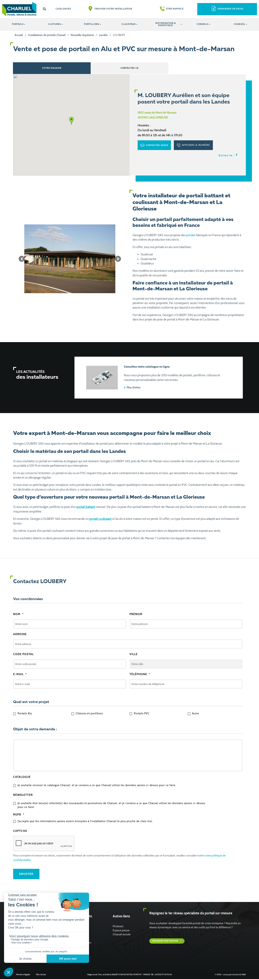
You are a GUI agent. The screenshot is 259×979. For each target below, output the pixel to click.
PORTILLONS (91, 24)
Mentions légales (23, 974)
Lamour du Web (239, 974)
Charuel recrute (122, 934)
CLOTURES (54, 24)
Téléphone (140, 674)
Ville (134, 654)
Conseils (202, 24)
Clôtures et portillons (89, 713)
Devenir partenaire (165, 941)
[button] (21, 258)
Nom (18, 614)
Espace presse (121, 930)
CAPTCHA (20, 831)
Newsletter (23, 795)
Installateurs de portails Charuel (47, 35)
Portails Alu (25, 713)
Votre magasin (52, 68)
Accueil (19, 35)
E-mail (20, 674)
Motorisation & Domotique (165, 24)
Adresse (20, 634)
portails (190, 235)
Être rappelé (175, 8)
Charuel (239, 24)
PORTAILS (17, 24)
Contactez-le (130, 68)
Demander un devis (230, 8)
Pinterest (118, 926)
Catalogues (63, 8)
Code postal (23, 654)
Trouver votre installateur (113, 8)
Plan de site (41, 974)
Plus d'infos (133, 387)
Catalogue (22, 777)
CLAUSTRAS (129, 24)
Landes (103, 35)
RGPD (18, 814)
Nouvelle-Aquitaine (82, 35)
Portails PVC (142, 713)
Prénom (136, 614)
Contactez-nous (156, 145)
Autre (195, 713)
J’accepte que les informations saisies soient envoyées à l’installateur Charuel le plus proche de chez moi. (85, 821)
